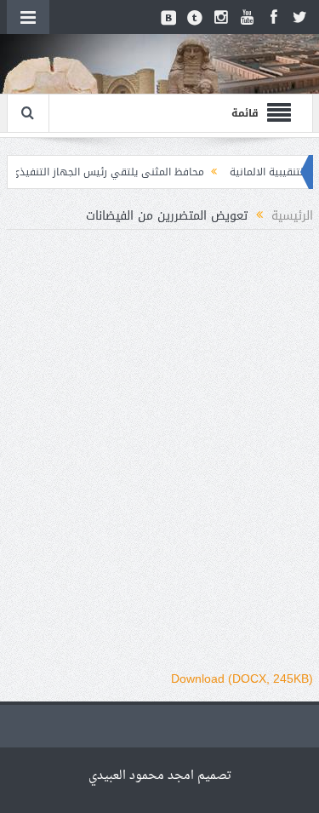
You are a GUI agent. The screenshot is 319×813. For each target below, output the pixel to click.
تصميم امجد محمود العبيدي (159, 775)
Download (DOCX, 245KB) (242, 678)
